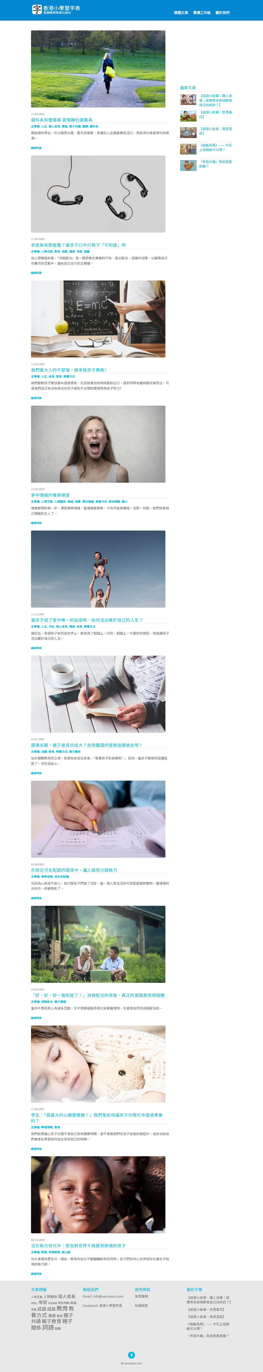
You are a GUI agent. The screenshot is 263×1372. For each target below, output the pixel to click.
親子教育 (51, 1321)
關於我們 (223, 12)
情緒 (70, 501)
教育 (57, 251)
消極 (65, 251)
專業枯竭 (47, 876)
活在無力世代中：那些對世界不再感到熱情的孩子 (78, 1246)
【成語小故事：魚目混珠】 (215, 131)
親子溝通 (60, 1001)
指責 (78, 501)
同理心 (34, 1303)
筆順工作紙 (202, 12)
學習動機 (52, 1303)
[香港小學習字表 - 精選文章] (67, 8)
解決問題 (114, 501)
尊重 (33, 1309)
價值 (65, 126)
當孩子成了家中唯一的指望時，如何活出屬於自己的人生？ (87, 620)
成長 (51, 376)
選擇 (85, 126)
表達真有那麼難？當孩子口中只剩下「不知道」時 (78, 245)
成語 (41, 1308)
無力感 (66, 1252)
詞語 (48, 1327)
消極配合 (47, 1001)
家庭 (73, 1302)
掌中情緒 (88, 501)
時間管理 (54, 1252)
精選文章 (181, 12)
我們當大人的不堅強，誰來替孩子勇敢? (68, 370)
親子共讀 (75, 126)
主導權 (35, 126)
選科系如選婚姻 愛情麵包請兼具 (61, 120)
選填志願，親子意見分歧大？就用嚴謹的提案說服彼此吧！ (87, 745)
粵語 (60, 1316)
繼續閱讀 (36, 148)
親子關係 (75, 751)
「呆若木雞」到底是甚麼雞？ (215, 163)
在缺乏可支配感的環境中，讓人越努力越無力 (74, 870)
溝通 (72, 251)
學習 (44, 1252)
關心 (125, 501)
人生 (44, 126)
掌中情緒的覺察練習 (50, 495)
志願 (44, 751)
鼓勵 (87, 251)
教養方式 (69, 376)
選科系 (94, 126)
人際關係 (60, 501)
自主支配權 (61, 876)
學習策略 (47, 1127)
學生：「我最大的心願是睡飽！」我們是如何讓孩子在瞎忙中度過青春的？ (97, 1118)
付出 (51, 626)
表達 (79, 251)
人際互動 (47, 251)
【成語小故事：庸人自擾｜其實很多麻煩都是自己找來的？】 (215, 100)
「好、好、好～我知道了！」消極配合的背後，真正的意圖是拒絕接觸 (98, 995)
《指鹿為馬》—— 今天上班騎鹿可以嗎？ (215, 147)
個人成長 (54, 126)
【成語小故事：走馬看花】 (215, 114)
